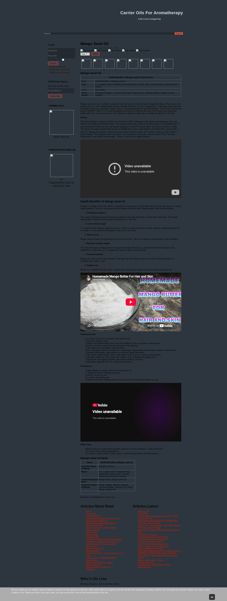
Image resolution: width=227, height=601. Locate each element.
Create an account (57, 67)
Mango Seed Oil (94, 44)
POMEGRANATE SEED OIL (61, 183)
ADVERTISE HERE (61, 186)
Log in (53, 63)
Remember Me (54, 59)
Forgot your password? (59, 72)
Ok (212, 597)
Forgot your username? (59, 69)
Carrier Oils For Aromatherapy (151, 12)
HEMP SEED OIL (61, 137)
